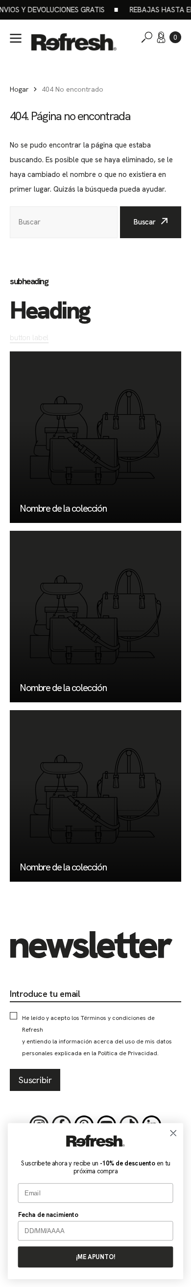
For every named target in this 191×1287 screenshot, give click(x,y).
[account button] (161, 37)
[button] (175, 37)
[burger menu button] (16, 38)
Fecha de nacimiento (48, 1215)
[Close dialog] (173, 1133)
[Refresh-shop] (74, 41)
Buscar (145, 222)
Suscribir (35, 1080)
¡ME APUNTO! (95, 1257)
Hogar (19, 89)
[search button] (147, 37)
